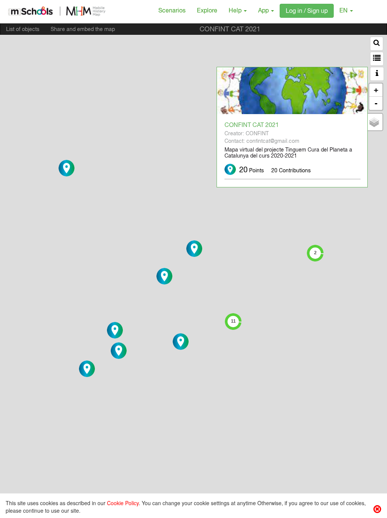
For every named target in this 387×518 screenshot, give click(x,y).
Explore (207, 11)
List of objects (22, 29)
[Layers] (374, 122)
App (264, 11)
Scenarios (172, 11)
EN (344, 11)
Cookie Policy (123, 503)
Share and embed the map (83, 29)
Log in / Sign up (307, 12)
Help (236, 11)
